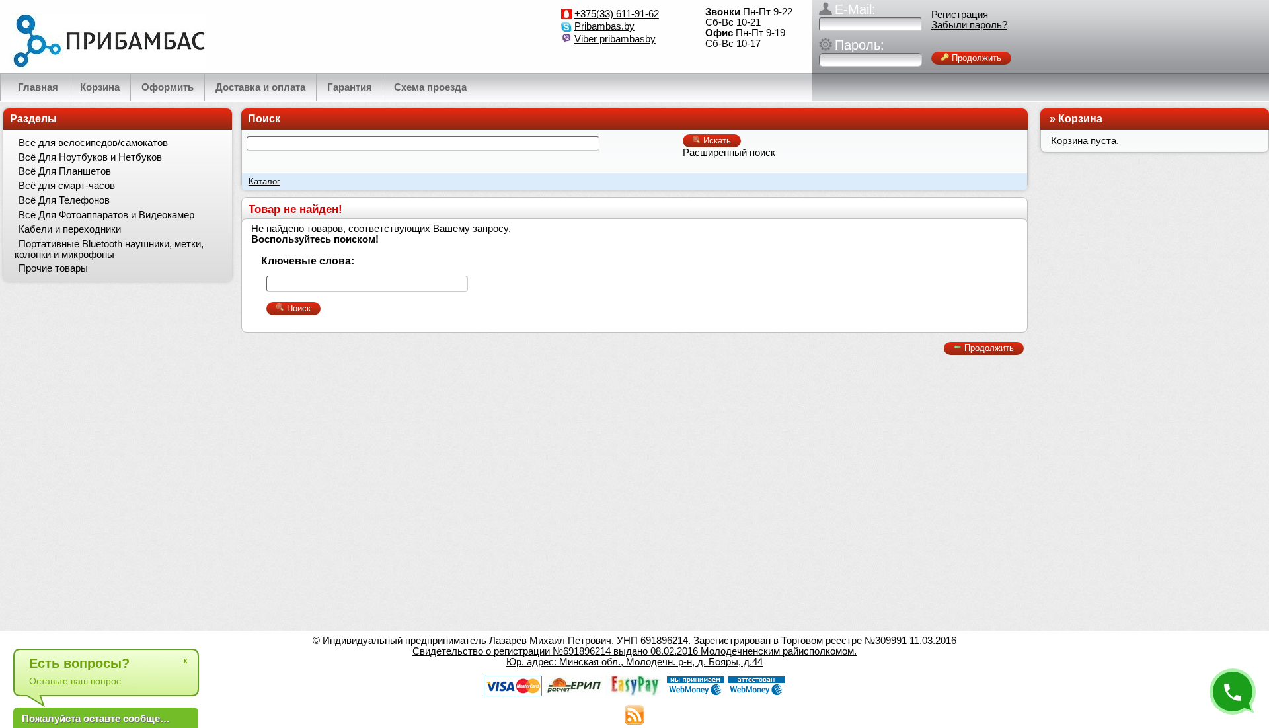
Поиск (264, 118)
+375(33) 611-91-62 (616, 14)
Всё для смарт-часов (67, 186)
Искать (716, 140)
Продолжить (975, 58)
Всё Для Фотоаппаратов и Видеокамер (106, 215)
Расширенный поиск (729, 152)
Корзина (1080, 118)
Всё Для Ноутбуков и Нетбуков (90, 157)
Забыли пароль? (969, 25)
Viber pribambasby (615, 39)
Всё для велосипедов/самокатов (93, 143)
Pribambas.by (604, 26)
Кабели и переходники (70, 229)
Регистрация (959, 14)
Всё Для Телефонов (64, 200)
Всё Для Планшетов (65, 171)
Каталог (264, 181)
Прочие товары (53, 268)
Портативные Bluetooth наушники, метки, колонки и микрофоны (109, 249)
